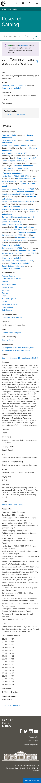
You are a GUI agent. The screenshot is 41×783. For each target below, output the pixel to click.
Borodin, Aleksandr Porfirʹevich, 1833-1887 (18, 194)
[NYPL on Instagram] (31, 731)
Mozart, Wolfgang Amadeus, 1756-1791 (16, 153)
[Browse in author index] (11, 88)
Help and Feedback (32, 781)
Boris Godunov (7, 310)
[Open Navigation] (36, 3)
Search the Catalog (12, 36)
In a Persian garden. (9, 299)
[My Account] (16, 3)
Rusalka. (5, 293)
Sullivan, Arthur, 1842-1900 (12, 235)
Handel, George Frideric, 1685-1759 (15, 145)
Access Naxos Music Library (12, 505)
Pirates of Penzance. (9, 307)
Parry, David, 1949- (9, 135)
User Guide (23, 45)
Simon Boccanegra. (9, 284)
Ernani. (4, 296)
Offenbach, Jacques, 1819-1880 (14, 240)
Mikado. (5, 301)
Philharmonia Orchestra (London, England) (17, 261)
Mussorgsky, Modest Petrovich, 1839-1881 (18, 189)
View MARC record (10, 706)
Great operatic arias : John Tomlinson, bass (18, 348)
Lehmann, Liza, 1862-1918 (12, 230)
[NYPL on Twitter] (26, 731)
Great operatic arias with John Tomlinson (17, 350)
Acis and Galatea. (8, 276)
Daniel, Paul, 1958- (9, 140)
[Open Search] (29, 3)
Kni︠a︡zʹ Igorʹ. (6, 290)
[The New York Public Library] (3, 3)
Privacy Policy (33, 741)
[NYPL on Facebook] (21, 731)
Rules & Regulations (31, 745)
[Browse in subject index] (28, 358)
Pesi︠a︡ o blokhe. (7, 287)
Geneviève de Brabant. (10, 304)
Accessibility (33, 737)
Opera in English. (8, 340)
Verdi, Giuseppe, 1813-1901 (12, 181)
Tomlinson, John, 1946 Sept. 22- (14, 86)
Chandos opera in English (11, 332)
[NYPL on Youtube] (36, 731)
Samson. (5, 282)
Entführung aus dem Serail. (12, 279)
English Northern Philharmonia (13, 266)
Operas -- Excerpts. (9, 358)
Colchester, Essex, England (12, 317)
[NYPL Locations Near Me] (23, 3)
